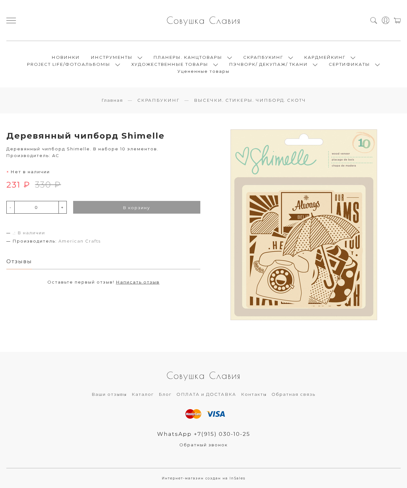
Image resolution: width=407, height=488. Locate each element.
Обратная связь (293, 394)
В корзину (136, 207)
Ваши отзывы (109, 394)
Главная (112, 100)
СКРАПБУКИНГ (263, 57)
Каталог (143, 394)
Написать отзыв (138, 282)
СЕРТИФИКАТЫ (349, 64)
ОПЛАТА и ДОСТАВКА (206, 394)
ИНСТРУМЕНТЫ (112, 57)
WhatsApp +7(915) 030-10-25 (203, 434)
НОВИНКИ (66, 57)
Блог (165, 394)
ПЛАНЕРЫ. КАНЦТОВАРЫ (188, 57)
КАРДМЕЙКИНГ (325, 57)
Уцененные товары (203, 71)
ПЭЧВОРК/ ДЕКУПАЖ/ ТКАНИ (268, 64)
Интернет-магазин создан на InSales (203, 478)
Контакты (254, 394)
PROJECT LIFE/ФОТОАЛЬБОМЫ (68, 64)
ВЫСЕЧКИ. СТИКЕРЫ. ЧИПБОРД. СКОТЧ (250, 100)
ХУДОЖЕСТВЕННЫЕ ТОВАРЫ (169, 64)
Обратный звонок (203, 444)
